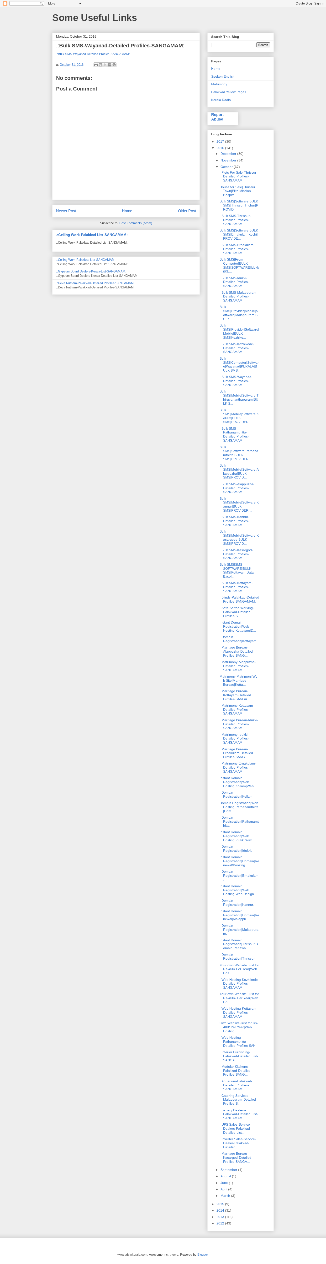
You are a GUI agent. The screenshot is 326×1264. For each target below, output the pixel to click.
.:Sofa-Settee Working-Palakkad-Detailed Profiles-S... (237, 612)
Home (127, 211)
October (227, 167)
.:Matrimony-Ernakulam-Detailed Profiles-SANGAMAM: (238, 767)
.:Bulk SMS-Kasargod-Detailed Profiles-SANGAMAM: (236, 554)
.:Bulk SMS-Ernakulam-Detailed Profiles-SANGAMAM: (237, 249)
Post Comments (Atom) (135, 223)
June (225, 1183)
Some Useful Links (94, 17)
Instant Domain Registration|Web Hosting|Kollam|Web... (238, 782)
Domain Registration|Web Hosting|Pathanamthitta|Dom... (239, 807)
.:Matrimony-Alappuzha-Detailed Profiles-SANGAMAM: (238, 666)
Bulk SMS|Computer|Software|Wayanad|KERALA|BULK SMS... (239, 364)
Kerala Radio (221, 100)
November (229, 160)
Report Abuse (217, 116)
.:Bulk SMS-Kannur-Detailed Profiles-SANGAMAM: (234, 521)
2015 (220, 1204)
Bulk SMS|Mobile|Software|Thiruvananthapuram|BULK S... (239, 397)
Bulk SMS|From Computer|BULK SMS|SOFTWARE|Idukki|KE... (239, 265)
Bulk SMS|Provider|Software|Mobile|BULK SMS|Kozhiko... (239, 331)
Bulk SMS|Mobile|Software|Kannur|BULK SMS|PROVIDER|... (239, 504)
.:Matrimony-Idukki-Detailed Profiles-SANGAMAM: (234, 739)
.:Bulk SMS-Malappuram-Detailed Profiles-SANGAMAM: (239, 296)
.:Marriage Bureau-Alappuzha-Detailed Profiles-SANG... (236, 651)
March (226, 1196)
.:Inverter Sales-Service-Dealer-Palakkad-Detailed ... (238, 1143)
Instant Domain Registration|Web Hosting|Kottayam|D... (238, 626)
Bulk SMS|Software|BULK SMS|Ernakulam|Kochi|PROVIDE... (239, 234)
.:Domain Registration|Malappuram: (239, 930)
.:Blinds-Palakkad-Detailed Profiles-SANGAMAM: (239, 599)
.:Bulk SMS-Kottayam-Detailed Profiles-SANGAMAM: (236, 587)
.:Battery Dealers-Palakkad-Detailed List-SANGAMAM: (239, 1114)
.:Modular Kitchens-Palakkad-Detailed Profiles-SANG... (235, 1071)
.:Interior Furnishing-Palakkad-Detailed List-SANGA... (239, 1056)
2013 (220, 1217)
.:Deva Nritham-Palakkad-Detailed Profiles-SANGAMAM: (95, 283)
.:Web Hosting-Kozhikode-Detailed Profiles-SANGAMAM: (239, 984)
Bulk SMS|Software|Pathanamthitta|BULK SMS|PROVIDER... (239, 453)
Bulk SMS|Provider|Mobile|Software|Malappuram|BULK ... (239, 313)
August (226, 1176)
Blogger (202, 1254)
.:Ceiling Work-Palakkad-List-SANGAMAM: (92, 235)
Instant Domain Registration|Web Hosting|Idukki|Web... (237, 836)
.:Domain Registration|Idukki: (236, 848)
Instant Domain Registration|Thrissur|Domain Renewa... (239, 944)
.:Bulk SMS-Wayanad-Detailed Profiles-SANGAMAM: (93, 54)
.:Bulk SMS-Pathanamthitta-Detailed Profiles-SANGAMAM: (234, 434)
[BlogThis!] (100, 64)
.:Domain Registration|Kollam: (236, 794)
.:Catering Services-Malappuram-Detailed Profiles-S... (238, 1100)
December (229, 154)
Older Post (187, 211)
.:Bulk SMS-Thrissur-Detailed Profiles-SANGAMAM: (235, 220)
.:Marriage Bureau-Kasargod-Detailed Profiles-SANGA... (235, 1157)
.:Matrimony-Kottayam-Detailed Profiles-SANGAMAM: (237, 709)
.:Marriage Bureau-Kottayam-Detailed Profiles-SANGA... (235, 695)
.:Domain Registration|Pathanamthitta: (239, 821)
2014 (220, 1210)
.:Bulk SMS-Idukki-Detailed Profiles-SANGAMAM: (234, 282)
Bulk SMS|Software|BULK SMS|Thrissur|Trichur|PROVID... (239, 205)
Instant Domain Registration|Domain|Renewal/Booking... (239, 861)
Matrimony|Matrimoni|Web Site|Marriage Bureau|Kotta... (239, 680)
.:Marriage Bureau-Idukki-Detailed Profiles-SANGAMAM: (239, 724)
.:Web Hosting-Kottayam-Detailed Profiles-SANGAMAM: (239, 1012)
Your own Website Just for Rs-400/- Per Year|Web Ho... (239, 998)
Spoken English (223, 76)
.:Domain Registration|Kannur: (237, 902)
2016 (220, 148)
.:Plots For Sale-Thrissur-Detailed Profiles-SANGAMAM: (239, 176)
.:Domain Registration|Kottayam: (239, 639)
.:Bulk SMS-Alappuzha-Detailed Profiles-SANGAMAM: (237, 488)
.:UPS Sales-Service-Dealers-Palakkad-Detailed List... (235, 1128)
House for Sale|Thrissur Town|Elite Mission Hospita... (237, 191)
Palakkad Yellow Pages (228, 92)
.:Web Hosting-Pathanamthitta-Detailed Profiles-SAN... (239, 1041)
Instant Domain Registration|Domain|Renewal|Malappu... (239, 915)
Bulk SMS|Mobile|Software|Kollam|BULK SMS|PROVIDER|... (239, 416)
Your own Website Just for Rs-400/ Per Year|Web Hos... (239, 969)
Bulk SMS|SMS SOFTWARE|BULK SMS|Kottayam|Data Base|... (237, 570)
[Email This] (96, 64)
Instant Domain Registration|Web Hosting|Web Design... (238, 890)
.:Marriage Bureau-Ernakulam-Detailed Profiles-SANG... (236, 753)
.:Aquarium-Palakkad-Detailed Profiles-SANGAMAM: (236, 1085)
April (224, 1189)
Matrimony (219, 84)
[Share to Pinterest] (114, 64)
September (229, 1170)
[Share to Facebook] (109, 64)
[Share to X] (105, 64)
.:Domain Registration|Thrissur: (238, 957)
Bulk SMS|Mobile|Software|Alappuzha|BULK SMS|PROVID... (239, 471)
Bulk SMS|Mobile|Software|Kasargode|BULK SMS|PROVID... (239, 537)
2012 (220, 1223)
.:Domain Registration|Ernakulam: (239, 875)
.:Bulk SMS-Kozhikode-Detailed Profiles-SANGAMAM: (237, 348)
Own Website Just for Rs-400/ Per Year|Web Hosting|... (239, 1027)
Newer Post (66, 211)
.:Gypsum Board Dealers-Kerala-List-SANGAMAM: (91, 271)
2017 (220, 141)
